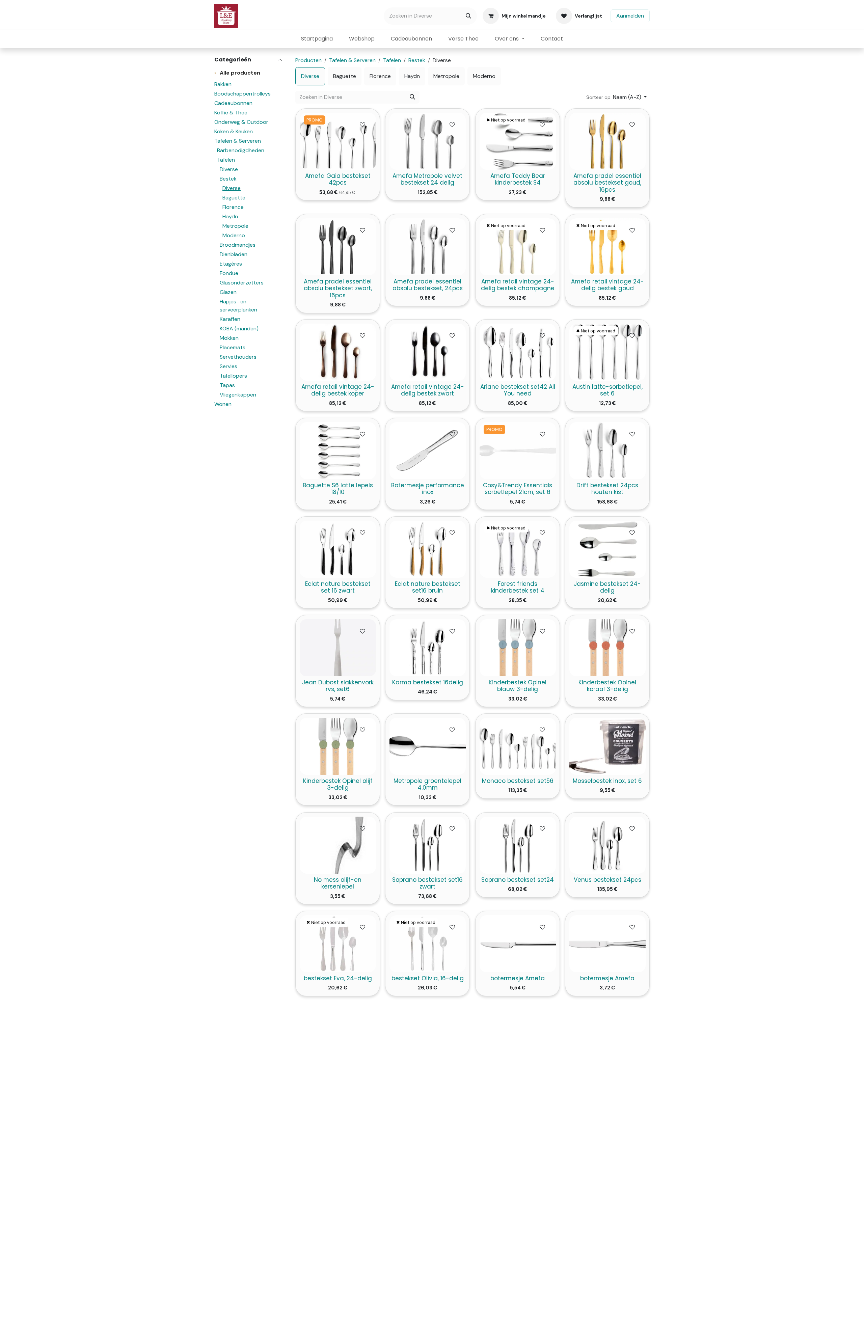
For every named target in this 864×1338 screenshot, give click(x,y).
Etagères (231, 263)
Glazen (228, 292)
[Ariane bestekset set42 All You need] (517, 352)
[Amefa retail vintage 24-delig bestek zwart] (427, 352)
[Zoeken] (468, 16)
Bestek (228, 178)
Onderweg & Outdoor (241, 122)
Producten (308, 60)
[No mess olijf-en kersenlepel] (338, 844)
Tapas (227, 385)
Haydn (230, 216)
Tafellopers (233, 375)
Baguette (233, 197)
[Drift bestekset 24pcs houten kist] (607, 450)
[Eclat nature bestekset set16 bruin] (427, 549)
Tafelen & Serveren (237, 140)
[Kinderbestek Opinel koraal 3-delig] (607, 647)
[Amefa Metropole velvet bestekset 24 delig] (427, 141)
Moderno (233, 235)
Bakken (223, 84)
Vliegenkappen (238, 394)
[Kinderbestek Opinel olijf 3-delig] (338, 746)
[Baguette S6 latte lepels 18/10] (338, 450)
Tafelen (226, 159)
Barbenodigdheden (240, 150)
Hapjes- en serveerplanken (238, 305)
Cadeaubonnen (233, 103)
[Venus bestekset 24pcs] (607, 844)
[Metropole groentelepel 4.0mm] (427, 746)
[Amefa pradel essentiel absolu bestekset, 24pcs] (427, 246)
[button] (616, 97)
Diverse (229, 169)
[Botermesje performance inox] (427, 450)
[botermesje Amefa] (517, 943)
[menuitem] (317, 39)
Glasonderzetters (242, 282)
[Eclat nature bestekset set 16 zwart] (338, 549)
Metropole (235, 225)
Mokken (229, 338)
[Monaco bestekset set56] (517, 746)
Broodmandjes (237, 244)
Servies (228, 366)
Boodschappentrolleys (242, 93)
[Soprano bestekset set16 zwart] (427, 844)
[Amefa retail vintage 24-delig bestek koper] (338, 352)
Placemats (232, 347)
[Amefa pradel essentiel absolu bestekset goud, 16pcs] (607, 141)
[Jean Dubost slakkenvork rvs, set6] (338, 647)
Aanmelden (630, 15)
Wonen (223, 404)
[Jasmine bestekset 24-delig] (607, 549)
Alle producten (237, 72)
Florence (233, 207)
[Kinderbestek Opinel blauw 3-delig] (517, 647)
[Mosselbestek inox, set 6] (607, 746)
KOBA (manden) (239, 328)
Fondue (229, 273)
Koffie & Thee (230, 112)
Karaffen (230, 319)
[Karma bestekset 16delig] (427, 647)
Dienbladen (233, 254)
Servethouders (238, 356)
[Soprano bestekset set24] (517, 844)
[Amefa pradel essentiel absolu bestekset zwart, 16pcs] (338, 246)
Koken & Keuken (233, 131)
